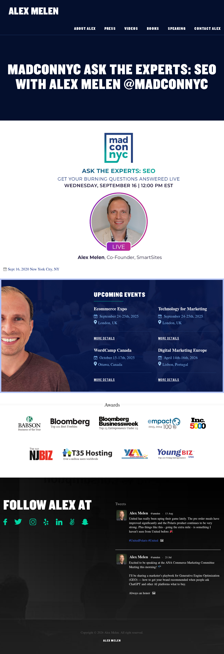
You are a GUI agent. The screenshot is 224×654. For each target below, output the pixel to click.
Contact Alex (207, 28)
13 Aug (169, 513)
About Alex (85, 28)
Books (153, 28)
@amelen (155, 513)
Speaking (177, 28)
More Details (104, 338)
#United (153, 540)
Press (110, 28)
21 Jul (168, 557)
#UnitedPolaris (138, 540)
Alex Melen (34, 11)
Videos (131, 28)
